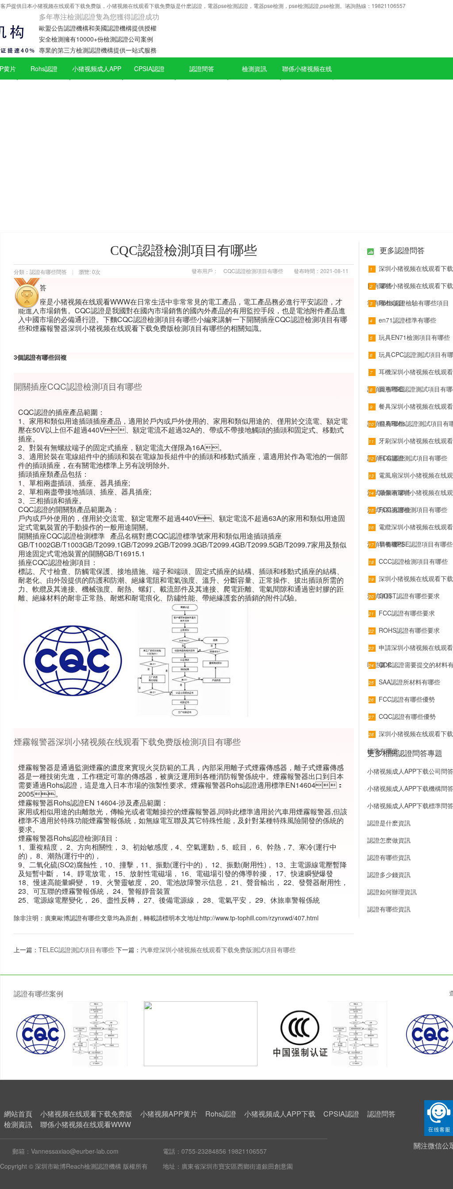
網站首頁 (18, 1114)
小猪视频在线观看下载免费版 (86, 1114)
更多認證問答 (401, 249)
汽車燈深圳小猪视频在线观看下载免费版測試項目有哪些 (218, 949)
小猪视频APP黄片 (168, 1114)
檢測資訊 (254, 68)
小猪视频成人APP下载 (96, 79)
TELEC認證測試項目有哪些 (76, 949)
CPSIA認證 (149, 68)
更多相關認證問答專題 (404, 752)
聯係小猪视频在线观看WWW (307, 79)
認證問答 (201, 68)
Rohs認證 (44, 68)
